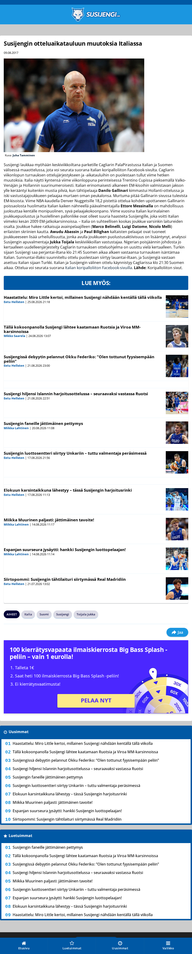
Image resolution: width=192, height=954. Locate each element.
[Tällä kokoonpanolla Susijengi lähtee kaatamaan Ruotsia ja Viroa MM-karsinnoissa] (177, 336)
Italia (28, 614)
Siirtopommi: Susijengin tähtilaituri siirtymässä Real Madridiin (65, 579)
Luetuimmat (20, 835)
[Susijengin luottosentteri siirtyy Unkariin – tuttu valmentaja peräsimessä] (177, 462)
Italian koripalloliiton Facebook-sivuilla (98, 267)
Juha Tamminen (24, 155)
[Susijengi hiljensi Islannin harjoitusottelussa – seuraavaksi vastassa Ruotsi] (177, 403)
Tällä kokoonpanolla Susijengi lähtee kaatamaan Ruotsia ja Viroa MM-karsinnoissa (72, 329)
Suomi (44, 614)
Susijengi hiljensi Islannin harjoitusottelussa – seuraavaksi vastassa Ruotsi (76, 393)
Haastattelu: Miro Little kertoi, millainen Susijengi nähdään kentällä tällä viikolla (83, 297)
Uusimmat (19, 731)
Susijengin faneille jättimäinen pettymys (43, 423)
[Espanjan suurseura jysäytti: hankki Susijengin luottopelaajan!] (177, 559)
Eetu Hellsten (14, 302)
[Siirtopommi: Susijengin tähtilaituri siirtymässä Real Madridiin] (177, 588)
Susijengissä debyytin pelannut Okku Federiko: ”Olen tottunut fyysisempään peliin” (79, 359)
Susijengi (62, 614)
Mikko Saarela (14, 336)
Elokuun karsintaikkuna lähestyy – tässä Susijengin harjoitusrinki (68, 490)
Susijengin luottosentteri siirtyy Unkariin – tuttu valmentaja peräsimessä (75, 453)
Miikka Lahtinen (16, 428)
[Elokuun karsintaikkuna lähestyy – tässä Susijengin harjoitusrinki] (177, 499)
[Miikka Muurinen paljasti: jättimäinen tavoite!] (177, 529)
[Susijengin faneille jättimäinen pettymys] (177, 432)
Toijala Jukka (86, 614)
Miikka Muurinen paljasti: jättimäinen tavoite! (49, 520)
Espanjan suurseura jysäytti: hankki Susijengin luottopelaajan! (65, 549)
